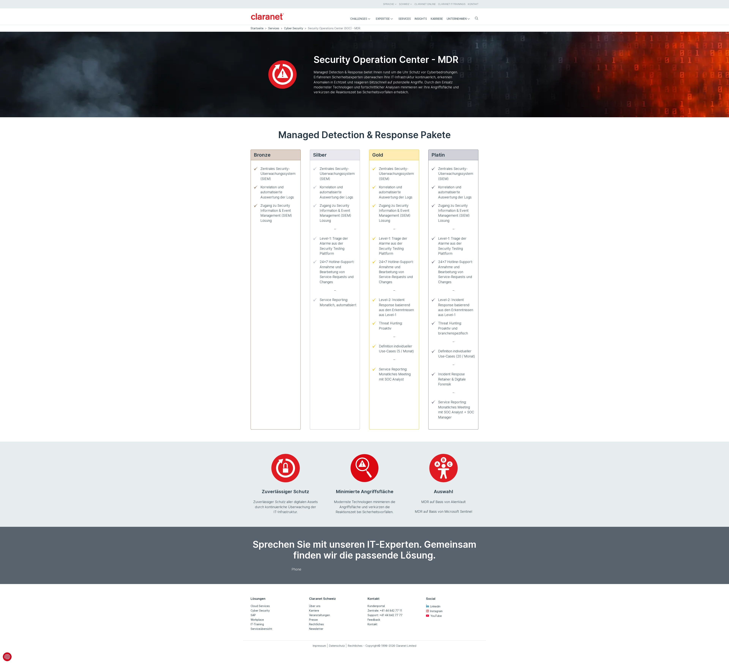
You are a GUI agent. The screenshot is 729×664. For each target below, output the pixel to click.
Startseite (257, 28)
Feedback (374, 619)
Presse (313, 619)
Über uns (314, 606)
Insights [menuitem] (421, 18)
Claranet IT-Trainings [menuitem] (451, 4)
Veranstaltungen (319, 615)
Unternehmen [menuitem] (457, 18)
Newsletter (316, 628)
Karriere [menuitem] (437, 18)
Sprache (388, 4)
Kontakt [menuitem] (473, 4)
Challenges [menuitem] (358, 18)
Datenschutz (337, 645)
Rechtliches (316, 624)
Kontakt (372, 624)
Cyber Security (293, 28)
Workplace (257, 619)
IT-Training (257, 624)
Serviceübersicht (261, 628)
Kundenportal (376, 606)
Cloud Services (260, 606)
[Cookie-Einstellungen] (7, 656)
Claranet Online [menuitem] (425, 4)
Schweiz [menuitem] (404, 4)
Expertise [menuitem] (383, 18)
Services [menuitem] (404, 18)
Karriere (314, 610)
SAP (253, 615)
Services (273, 28)
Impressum (319, 645)
